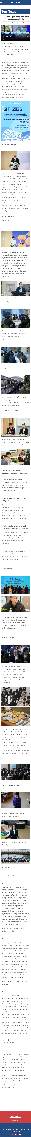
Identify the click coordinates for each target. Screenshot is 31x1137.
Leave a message (15, 1116)
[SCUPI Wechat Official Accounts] (15, 1134)
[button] (3, 239)
